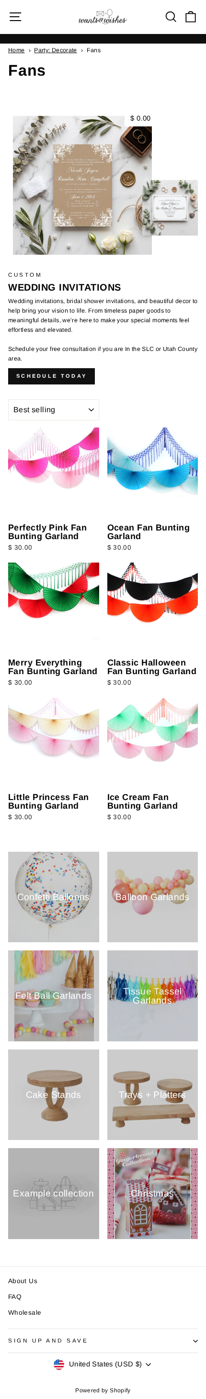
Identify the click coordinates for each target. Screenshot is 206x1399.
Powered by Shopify (103, 1390)
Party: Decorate (55, 50)
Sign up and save (48, 1340)
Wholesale (24, 1312)
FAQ (15, 1296)
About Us (22, 1281)
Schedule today (51, 376)
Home (16, 50)
